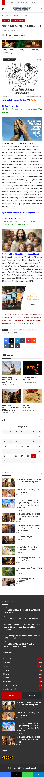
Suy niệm (6, 678)
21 (28, 451)
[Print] (17, 345)
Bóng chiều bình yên (24, 537)
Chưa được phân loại (10, 685)
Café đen (24, 15)
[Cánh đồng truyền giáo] (22, 8)
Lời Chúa (6, 670)
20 (22, 451)
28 (28, 456)
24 (5, 456)
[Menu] (3, 9)
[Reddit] (33, 340)
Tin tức (5, 666)
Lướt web (6, 663)
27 (22, 456)
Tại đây (38, 213)
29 (33, 456)
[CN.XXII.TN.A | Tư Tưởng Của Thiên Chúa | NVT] (8, 493)
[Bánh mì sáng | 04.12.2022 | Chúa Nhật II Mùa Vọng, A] (11, 368)
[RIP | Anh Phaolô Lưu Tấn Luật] (32, 368)
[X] (11, 340)
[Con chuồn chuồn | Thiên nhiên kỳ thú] (8, 571)
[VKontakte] (6, 345)
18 (10, 451)
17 (5, 451)
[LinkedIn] (17, 340)
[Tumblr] (22, 340)
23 (39, 451)
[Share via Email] (11, 345)
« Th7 (3, 467)
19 (16, 451)
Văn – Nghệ (7, 681)
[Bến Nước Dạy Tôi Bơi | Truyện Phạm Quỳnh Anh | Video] (8, 550)
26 (16, 456)
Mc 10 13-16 (14, 333)
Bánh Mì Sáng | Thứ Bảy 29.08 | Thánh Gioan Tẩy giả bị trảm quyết (28, 516)
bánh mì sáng (14, 330)
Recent (11, 695)
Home (5, 15)
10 (5, 446)
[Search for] (41, 9)
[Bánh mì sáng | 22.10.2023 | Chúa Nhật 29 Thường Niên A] (11, 396)
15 (33, 446)
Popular (32, 695)
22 (33, 451)
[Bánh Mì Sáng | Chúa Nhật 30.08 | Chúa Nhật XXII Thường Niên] (8, 482)
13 (22, 446)
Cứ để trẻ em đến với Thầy (28, 330)
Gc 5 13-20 (6, 333)
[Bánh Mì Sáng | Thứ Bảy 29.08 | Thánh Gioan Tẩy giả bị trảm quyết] (8, 517)
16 (39, 446)
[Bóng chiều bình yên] (8, 540)
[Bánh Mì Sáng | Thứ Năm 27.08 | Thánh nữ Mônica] (8, 561)
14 (28, 446)
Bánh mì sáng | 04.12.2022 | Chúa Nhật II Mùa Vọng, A (11, 380)
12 (16, 446)
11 (10, 446)
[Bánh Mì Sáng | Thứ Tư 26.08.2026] (8, 582)
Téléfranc (8, 35)
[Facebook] (6, 340)
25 (10, 456)
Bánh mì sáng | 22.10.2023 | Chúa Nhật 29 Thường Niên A (10, 408)
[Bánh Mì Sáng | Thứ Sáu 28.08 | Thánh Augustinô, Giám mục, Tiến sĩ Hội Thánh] (8, 528)
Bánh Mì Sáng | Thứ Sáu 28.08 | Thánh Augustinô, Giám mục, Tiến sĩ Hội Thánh (28, 527)
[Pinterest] (28, 340)
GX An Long (7, 674)
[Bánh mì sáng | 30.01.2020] (32, 396)
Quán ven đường (14, 15)
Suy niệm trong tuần (10, 689)
